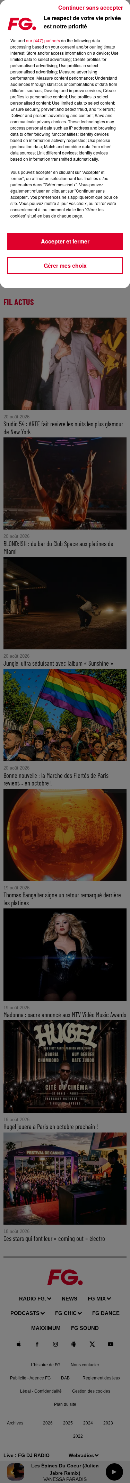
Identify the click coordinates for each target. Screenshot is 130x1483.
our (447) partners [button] (43, 40)
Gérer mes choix (65, 265)
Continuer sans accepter (90, 7)
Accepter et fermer (65, 241)
